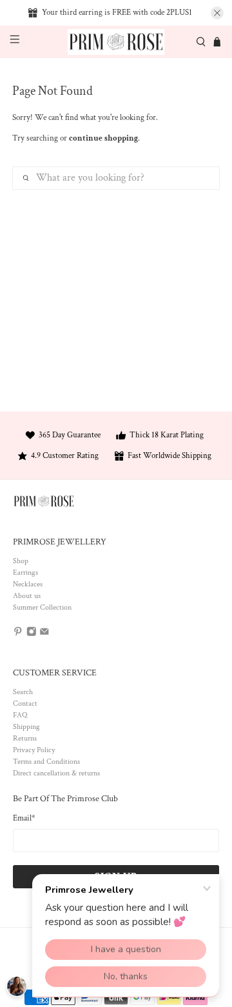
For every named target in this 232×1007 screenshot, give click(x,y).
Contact (25, 703)
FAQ (20, 715)
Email (24, 818)
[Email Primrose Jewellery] (44, 634)
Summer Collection (42, 607)
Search (23, 692)
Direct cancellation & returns (56, 773)
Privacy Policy (34, 750)
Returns (25, 738)
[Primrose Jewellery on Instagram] (31, 634)
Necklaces (28, 584)
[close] (217, 12)
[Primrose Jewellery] (116, 42)
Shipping (26, 727)
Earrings (25, 572)
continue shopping (103, 138)
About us (27, 596)
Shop (20, 561)
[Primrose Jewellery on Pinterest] (18, 634)
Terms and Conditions (46, 761)
